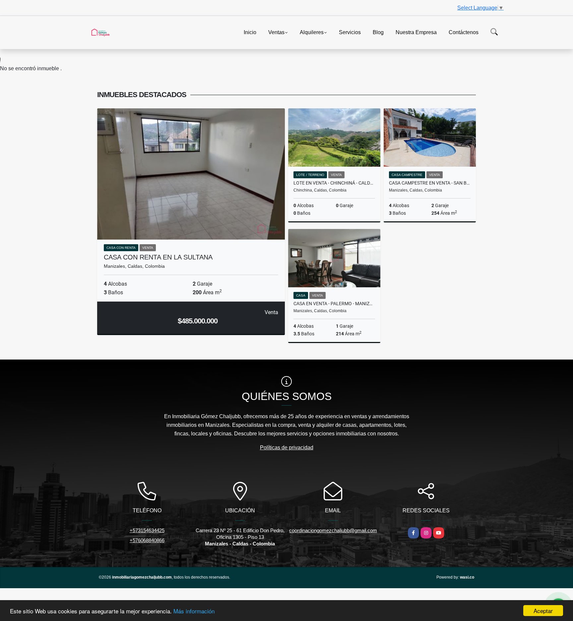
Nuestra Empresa (416, 32)
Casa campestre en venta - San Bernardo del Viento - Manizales (430, 183)
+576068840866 (147, 540)
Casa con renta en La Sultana (158, 257)
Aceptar (543, 610)
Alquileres (312, 32)
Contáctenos (463, 32)
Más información (194, 611)
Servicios (350, 32)
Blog (378, 32)
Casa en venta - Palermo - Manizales (334, 303)
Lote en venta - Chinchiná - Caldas (334, 183)
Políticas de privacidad (286, 447)
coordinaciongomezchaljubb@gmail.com (333, 530)
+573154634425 (147, 530)
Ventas (276, 32)
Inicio (250, 32)
